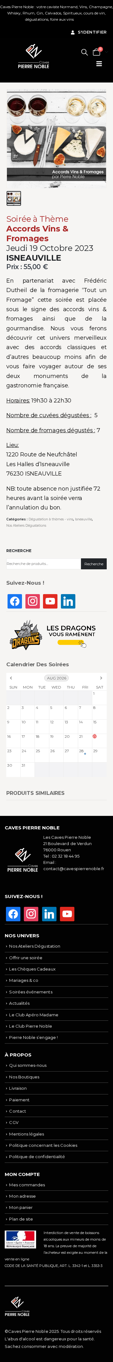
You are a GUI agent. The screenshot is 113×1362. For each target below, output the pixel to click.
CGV (13, 1122)
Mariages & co (23, 980)
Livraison (18, 1088)
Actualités (19, 1003)
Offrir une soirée (25, 957)
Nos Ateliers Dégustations (26, 526)
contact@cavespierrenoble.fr (74, 868)
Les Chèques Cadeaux (32, 968)
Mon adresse (22, 1196)
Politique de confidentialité (37, 1156)
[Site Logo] (33, 56)
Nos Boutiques (24, 1076)
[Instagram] (32, 601)
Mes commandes (27, 1184)
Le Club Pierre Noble (30, 1026)
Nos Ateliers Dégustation (34, 946)
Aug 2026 (56, 678)
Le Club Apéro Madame (33, 1014)
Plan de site (21, 1218)
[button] (85, 52)
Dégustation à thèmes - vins (51, 519)
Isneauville (83, 519)
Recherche (18, 550)
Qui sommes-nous (27, 1065)
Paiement (19, 1099)
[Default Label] (50, 601)
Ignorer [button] (81, 19)
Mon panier (21, 1207)
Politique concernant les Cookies (43, 1145)
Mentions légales (26, 1133)
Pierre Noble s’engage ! (33, 1037)
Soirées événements (30, 991)
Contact (17, 1111)
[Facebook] (15, 601)
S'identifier (92, 32)
